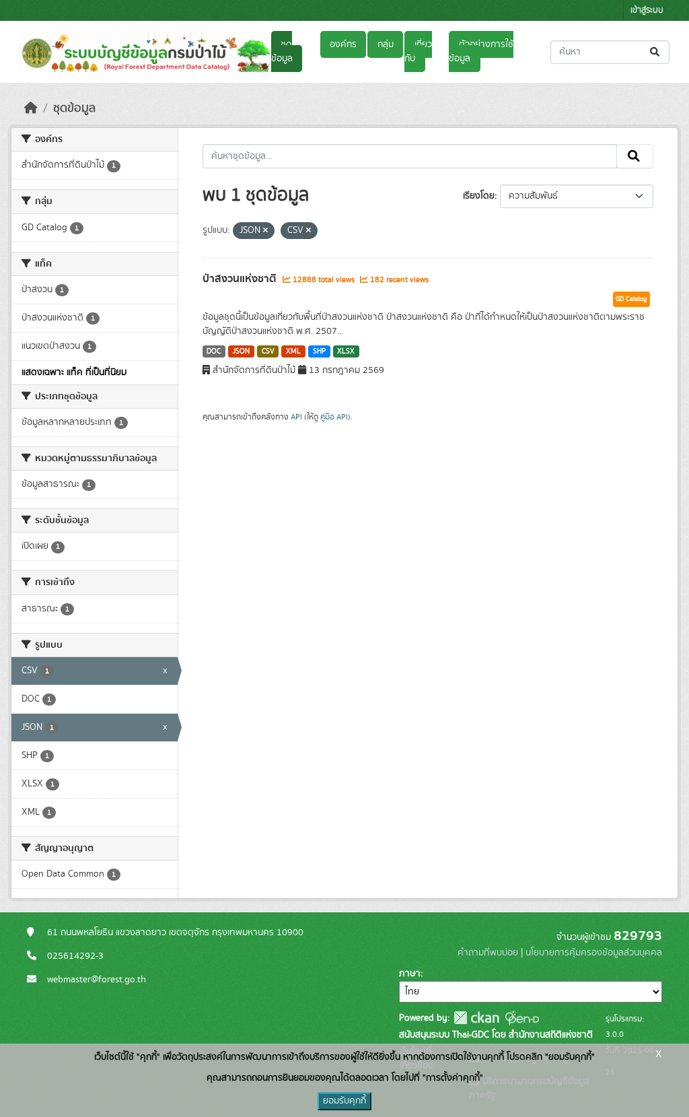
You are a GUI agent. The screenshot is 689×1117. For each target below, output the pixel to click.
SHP (319, 351)
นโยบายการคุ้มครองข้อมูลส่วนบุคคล (593, 952)
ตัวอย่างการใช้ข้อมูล (481, 51)
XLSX (346, 351)
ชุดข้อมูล (282, 51)
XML (293, 351)
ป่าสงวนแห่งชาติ (241, 278)
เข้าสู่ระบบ (646, 10)
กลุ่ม (385, 44)
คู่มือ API (334, 417)
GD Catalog (631, 299)
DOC (214, 351)
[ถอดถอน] (265, 231)
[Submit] (655, 52)
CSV (268, 351)
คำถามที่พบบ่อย (488, 952)
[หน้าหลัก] (31, 108)
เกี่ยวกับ (417, 51)
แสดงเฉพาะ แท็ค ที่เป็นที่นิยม (74, 372)
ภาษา (410, 973)
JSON (241, 351)
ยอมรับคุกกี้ (344, 1101)
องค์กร (343, 44)
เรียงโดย (479, 196)
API (296, 417)
